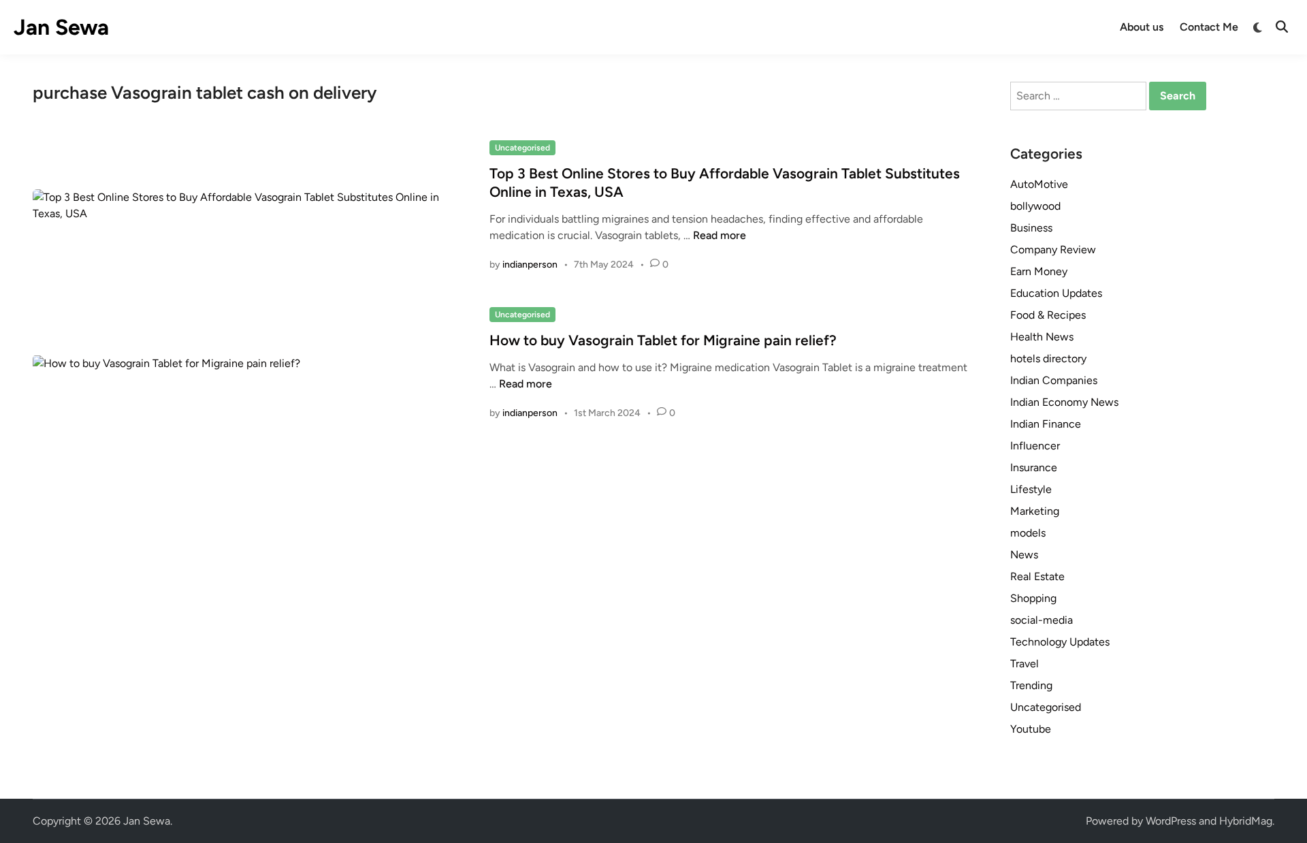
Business (1031, 227)
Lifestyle (1031, 489)
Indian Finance (1045, 423)
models (1028, 532)
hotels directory (1048, 358)
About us (1141, 26)
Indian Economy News (1064, 402)
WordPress (1171, 820)
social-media (1041, 620)
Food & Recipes (1048, 314)
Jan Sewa (61, 27)
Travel (1024, 663)
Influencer (1035, 445)
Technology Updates (1060, 641)
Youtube (1030, 728)
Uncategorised (522, 148)
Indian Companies (1053, 380)
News (1024, 554)
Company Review (1053, 249)
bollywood (1035, 206)
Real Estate (1037, 576)
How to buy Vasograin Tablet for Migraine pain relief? (663, 340)
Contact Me (1209, 26)
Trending (1031, 685)
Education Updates (1056, 293)
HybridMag (1245, 820)
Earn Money (1038, 271)
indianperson (530, 264)
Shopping (1033, 598)
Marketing (1034, 511)
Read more (719, 235)
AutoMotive (1039, 184)
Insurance (1033, 467)
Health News (1042, 336)
